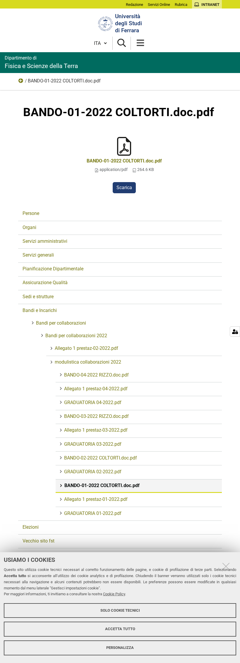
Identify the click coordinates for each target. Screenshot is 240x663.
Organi (29, 227)
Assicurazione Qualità (45, 282)
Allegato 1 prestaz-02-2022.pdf (86, 348)
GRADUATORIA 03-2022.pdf (92, 444)
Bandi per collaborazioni (61, 323)
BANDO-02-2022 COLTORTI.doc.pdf (100, 458)
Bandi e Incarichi (40, 310)
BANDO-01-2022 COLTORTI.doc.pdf (124, 161)
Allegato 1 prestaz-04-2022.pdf (96, 388)
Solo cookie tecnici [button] (120, 610)
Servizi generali (38, 255)
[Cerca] (122, 43)
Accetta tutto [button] (120, 629)
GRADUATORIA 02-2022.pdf (92, 471)
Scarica (124, 187)
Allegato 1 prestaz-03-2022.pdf (96, 430)
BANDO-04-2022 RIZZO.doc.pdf (96, 375)
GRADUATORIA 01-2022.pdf (92, 513)
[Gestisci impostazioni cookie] (235, 331)
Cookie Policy (114, 594)
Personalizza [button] (120, 647)
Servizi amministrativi (45, 241)
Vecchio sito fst (38, 541)
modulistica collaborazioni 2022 (21, 82)
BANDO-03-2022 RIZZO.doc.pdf (96, 416)
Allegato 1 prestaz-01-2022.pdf (96, 499)
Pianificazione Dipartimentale (53, 269)
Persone (31, 213)
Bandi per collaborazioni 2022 (76, 335)
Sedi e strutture (38, 296)
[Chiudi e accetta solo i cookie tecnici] (226, 566)
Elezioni (31, 527)
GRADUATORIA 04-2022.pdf (92, 402)
